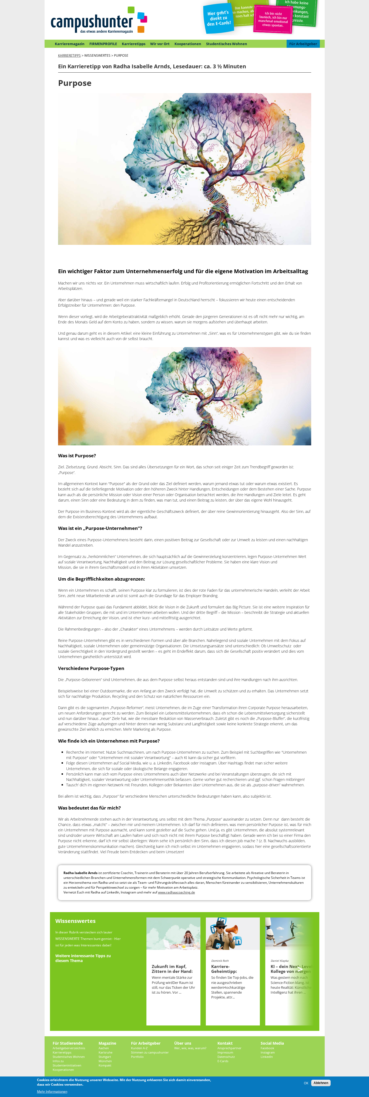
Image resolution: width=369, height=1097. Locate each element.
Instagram (268, 1052)
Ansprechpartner (229, 1048)
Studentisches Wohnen (226, 43)
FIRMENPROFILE (103, 43)
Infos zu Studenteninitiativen (67, 1063)
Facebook (267, 1048)
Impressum (225, 1052)
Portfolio (137, 1057)
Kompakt (105, 1065)
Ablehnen (321, 1083)
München (105, 1061)
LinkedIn (267, 1057)
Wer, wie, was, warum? (190, 1048)
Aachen (104, 1048)
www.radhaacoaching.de (176, 892)
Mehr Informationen (52, 1091)
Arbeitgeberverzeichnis (69, 1048)
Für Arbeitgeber (303, 43)
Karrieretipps (133, 43)
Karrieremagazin (70, 43)
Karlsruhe (105, 1052)
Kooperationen (188, 43)
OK (306, 1083)
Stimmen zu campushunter (150, 1052)
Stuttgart (105, 1057)
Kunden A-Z (139, 1048)
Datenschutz (226, 1057)
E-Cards (222, 1061)
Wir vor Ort (160, 43)
